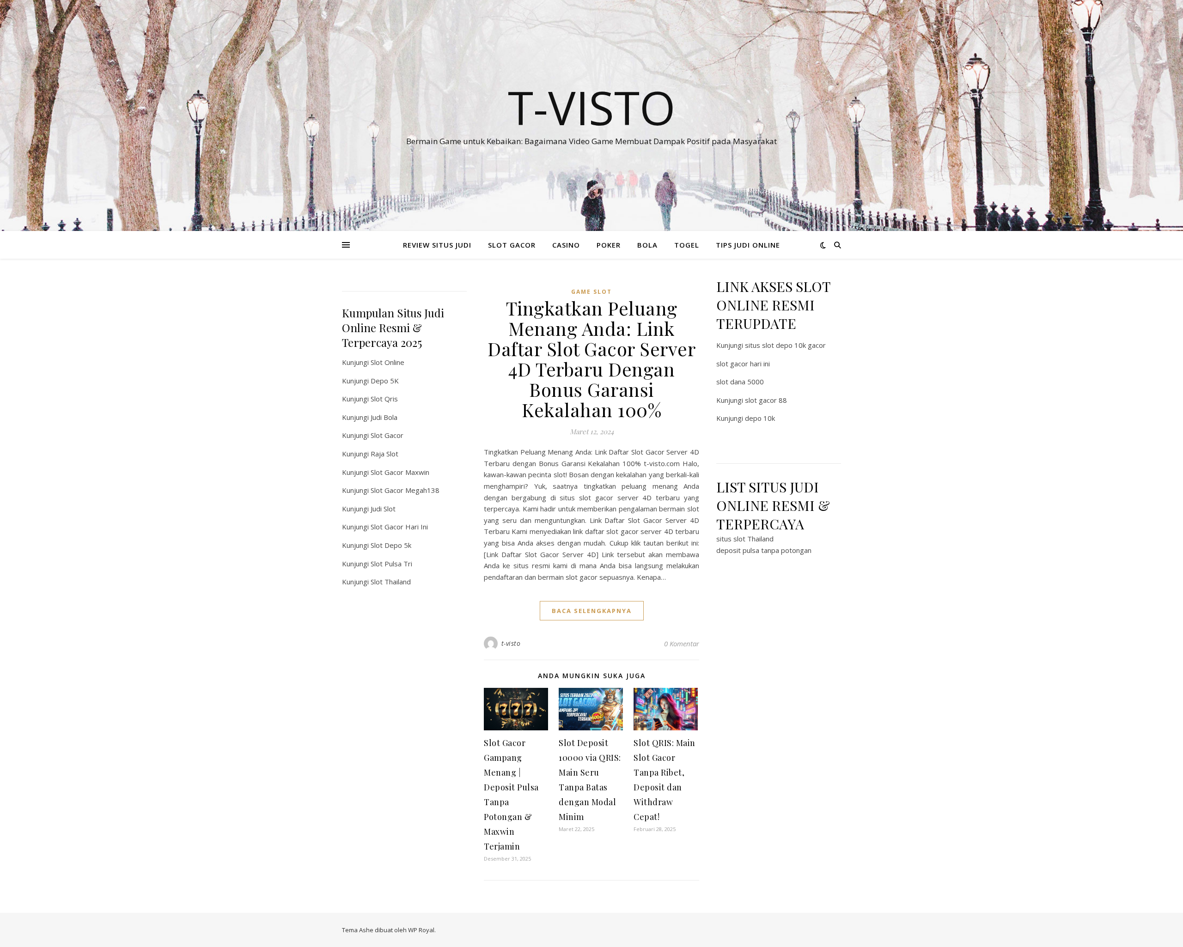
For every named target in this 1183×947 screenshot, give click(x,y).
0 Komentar (681, 643)
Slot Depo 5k (391, 545)
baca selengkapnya (592, 611)
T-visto (592, 107)
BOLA (647, 244)
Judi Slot (383, 508)
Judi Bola (384, 417)
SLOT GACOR (512, 244)
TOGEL (686, 244)
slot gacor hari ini (743, 363)
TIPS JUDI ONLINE (748, 244)
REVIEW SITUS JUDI (437, 244)
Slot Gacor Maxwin (400, 472)
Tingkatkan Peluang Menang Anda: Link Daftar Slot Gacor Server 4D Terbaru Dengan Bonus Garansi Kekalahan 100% (591, 359)
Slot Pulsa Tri (391, 563)
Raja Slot (384, 453)
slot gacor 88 (766, 400)
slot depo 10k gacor (794, 345)
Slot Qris (384, 398)
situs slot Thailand (745, 538)
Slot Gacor (387, 435)
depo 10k (760, 418)
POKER (609, 244)
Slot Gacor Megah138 (405, 490)
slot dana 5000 (740, 381)
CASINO (566, 244)
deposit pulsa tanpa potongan (763, 550)
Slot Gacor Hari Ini (399, 526)
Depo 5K (385, 380)
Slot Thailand (391, 581)
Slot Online (387, 362)
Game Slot (591, 292)
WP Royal (421, 930)
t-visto (511, 643)
